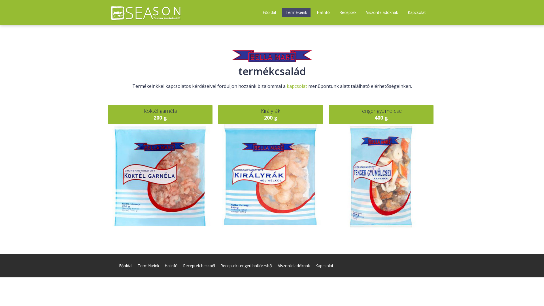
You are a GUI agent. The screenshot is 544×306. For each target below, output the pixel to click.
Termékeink (296, 12)
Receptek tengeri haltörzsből (246, 265)
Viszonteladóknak (382, 12)
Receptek (347, 12)
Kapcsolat (417, 12)
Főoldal (269, 12)
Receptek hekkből (199, 265)
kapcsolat (297, 86)
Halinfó (323, 12)
